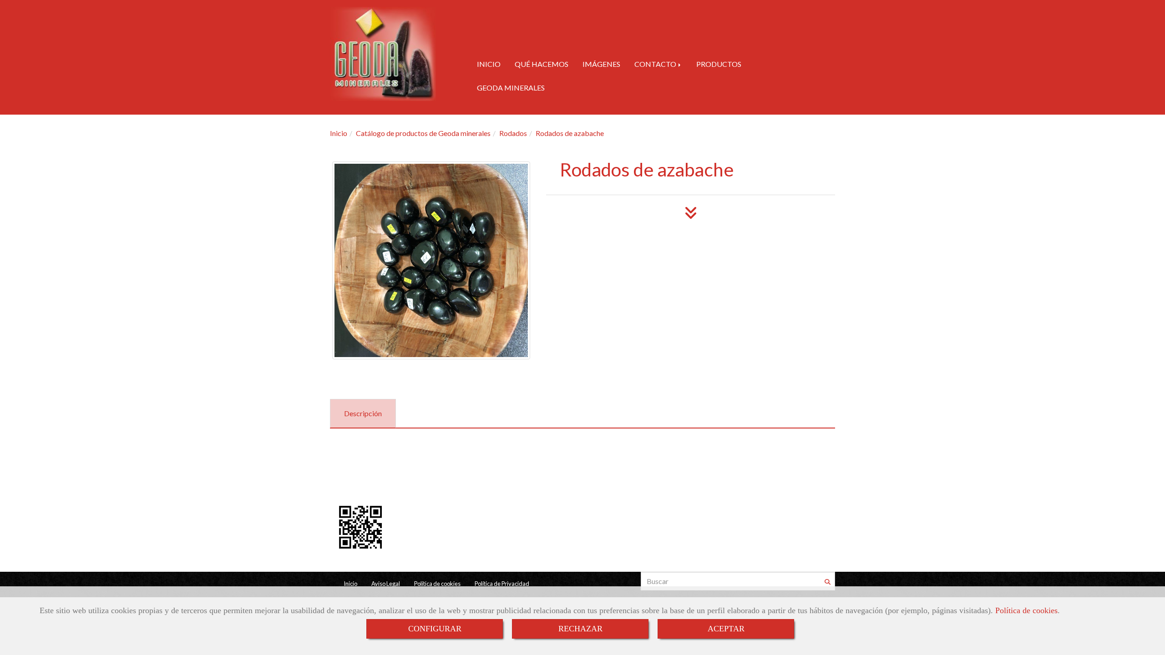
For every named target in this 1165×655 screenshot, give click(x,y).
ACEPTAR (726, 628)
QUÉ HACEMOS (541, 64)
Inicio (350, 583)
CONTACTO (656, 64)
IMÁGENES (601, 64)
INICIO (489, 64)
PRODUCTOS (718, 64)
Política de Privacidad (502, 583)
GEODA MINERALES (511, 87)
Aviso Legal (385, 583)
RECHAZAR (580, 628)
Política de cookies (1026, 610)
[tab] (363, 413)
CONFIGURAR (434, 628)
